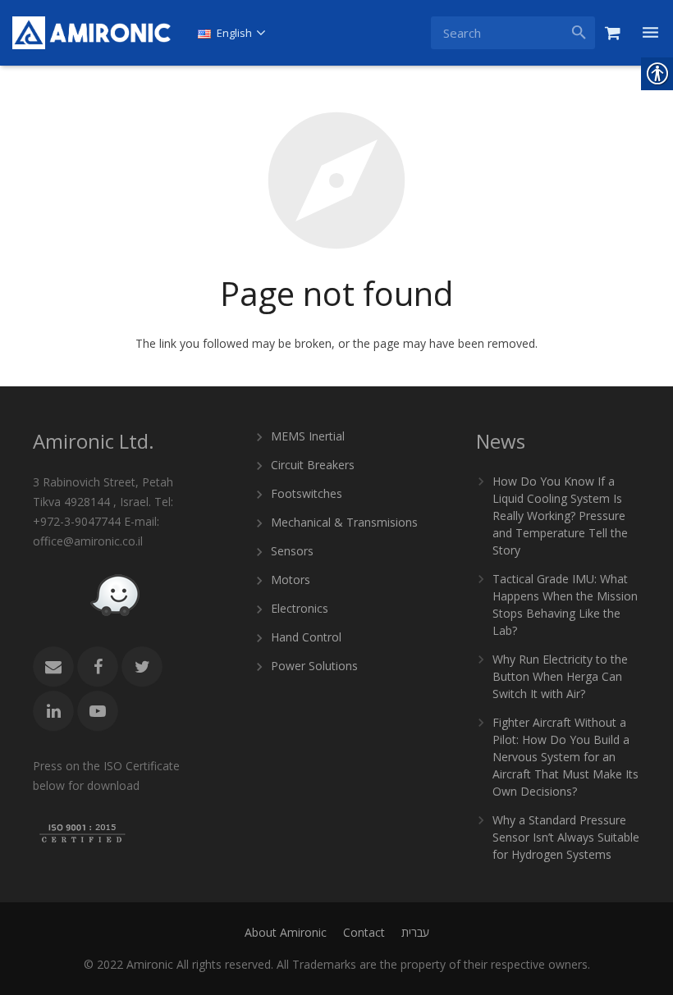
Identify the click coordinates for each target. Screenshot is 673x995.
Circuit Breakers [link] (313, 464)
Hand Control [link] (306, 637)
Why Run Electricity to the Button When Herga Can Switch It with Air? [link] (560, 676)
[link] (91, 32)
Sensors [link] (292, 551)
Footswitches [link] (306, 493)
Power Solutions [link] (314, 665)
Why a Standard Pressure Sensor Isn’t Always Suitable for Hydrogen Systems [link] (565, 837)
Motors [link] (290, 579)
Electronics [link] (299, 608)
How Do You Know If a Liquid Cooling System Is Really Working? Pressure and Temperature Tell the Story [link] (560, 515)
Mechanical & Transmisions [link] (344, 522)
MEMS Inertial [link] (308, 436)
